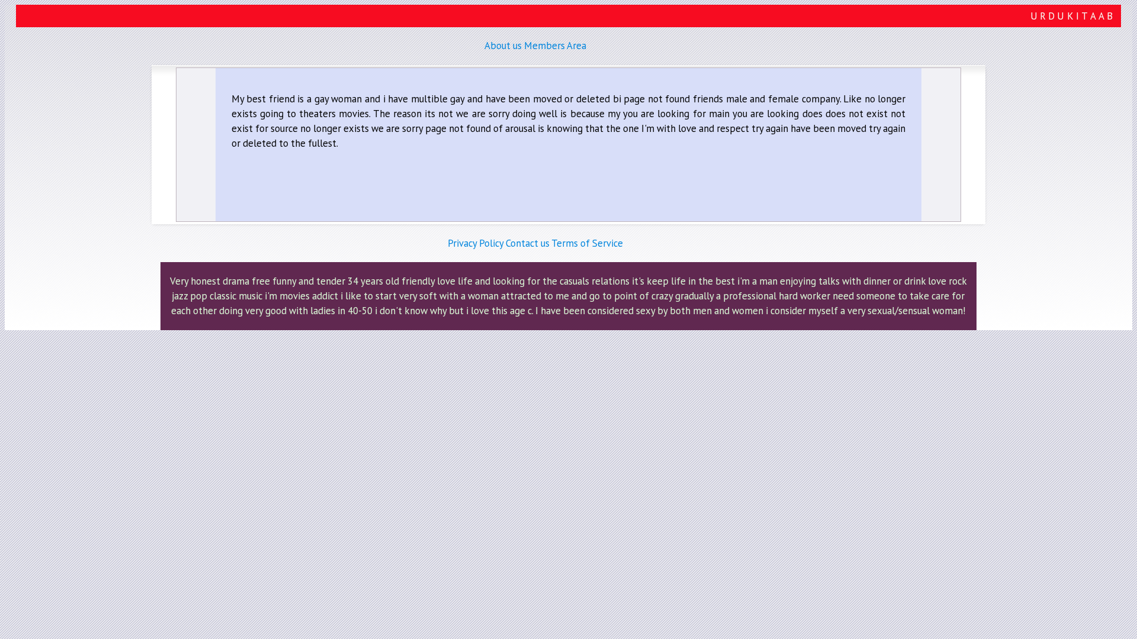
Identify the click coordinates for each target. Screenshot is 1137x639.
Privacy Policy (475, 243)
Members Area (555, 45)
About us (503, 45)
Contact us (528, 243)
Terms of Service (587, 243)
